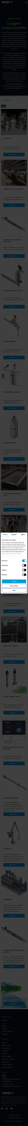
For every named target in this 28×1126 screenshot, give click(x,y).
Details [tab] (14, 534)
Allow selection (14, 585)
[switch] (24, 565)
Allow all (14, 581)
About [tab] (23, 534)
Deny (14, 590)
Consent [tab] (5, 534)
